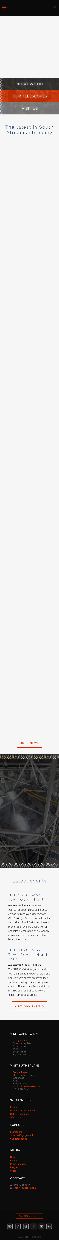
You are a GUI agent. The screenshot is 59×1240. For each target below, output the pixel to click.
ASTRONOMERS (30, 1216)
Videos (14, 1171)
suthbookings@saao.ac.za (26, 1086)
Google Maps (20, 1040)
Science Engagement (21, 1135)
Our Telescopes (18, 1139)
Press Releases (18, 1164)
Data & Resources (19, 1114)
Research (15, 1107)
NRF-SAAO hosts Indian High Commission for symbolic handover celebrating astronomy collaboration (28, 289)
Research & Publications (23, 1110)
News (13, 1157)
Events (13, 1160)
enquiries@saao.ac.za (24, 1188)
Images (14, 1167)
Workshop (15, 1117)
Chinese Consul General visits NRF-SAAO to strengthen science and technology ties (28, 402)
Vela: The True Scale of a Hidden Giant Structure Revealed (29, 591)
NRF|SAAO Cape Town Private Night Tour (28, 954)
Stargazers (16, 1132)
